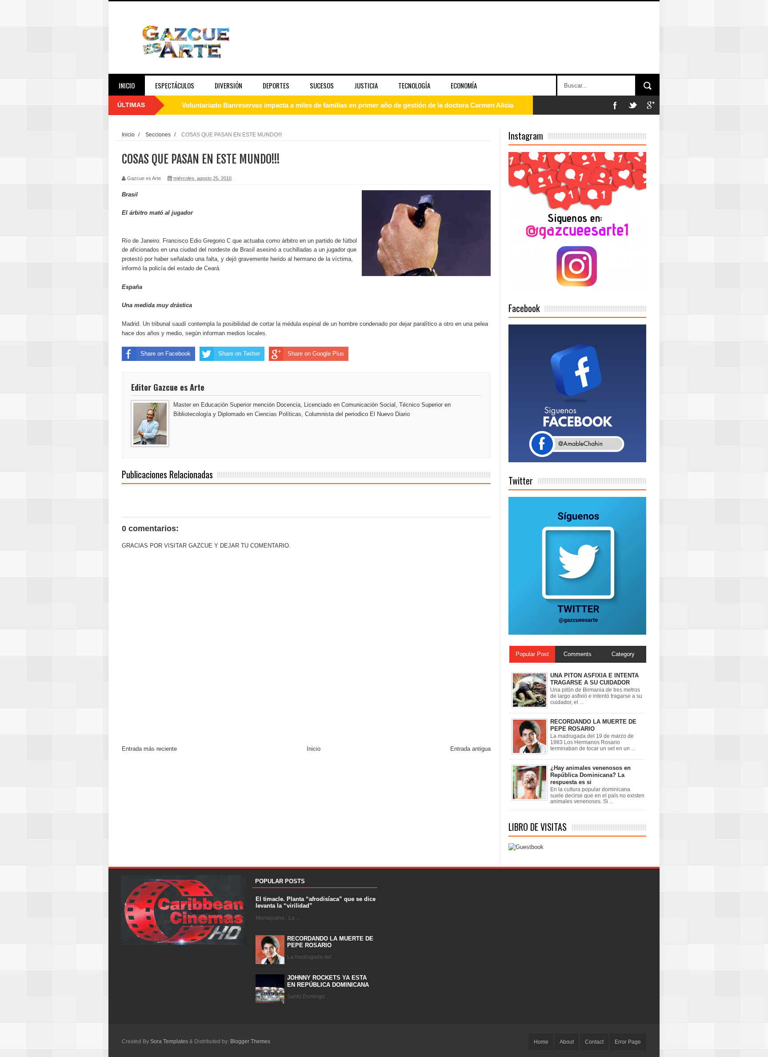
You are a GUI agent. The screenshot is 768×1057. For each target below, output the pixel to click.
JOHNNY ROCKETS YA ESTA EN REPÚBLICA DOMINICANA (328, 981)
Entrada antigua (470, 748)
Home (541, 1042)
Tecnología (414, 85)
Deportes (276, 85)
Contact (594, 1042)
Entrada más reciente (149, 748)
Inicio (127, 85)
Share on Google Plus (316, 353)
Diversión (228, 85)
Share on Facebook (165, 353)
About (567, 1042)
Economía (464, 85)
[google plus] (651, 105)
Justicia (366, 85)
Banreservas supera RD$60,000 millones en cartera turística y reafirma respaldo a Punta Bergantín (334, 105)
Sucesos (322, 85)
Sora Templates (169, 1041)
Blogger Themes (250, 1041)
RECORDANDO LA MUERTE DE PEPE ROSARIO (330, 942)
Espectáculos (174, 85)
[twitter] (633, 105)
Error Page (628, 1042)
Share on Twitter (239, 353)
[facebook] (615, 105)
